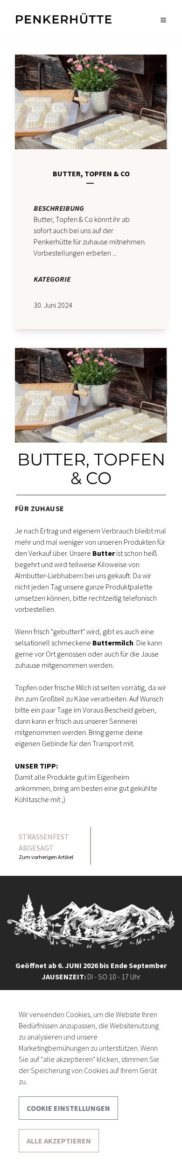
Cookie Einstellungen (68, 1108)
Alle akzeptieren (59, 1140)
